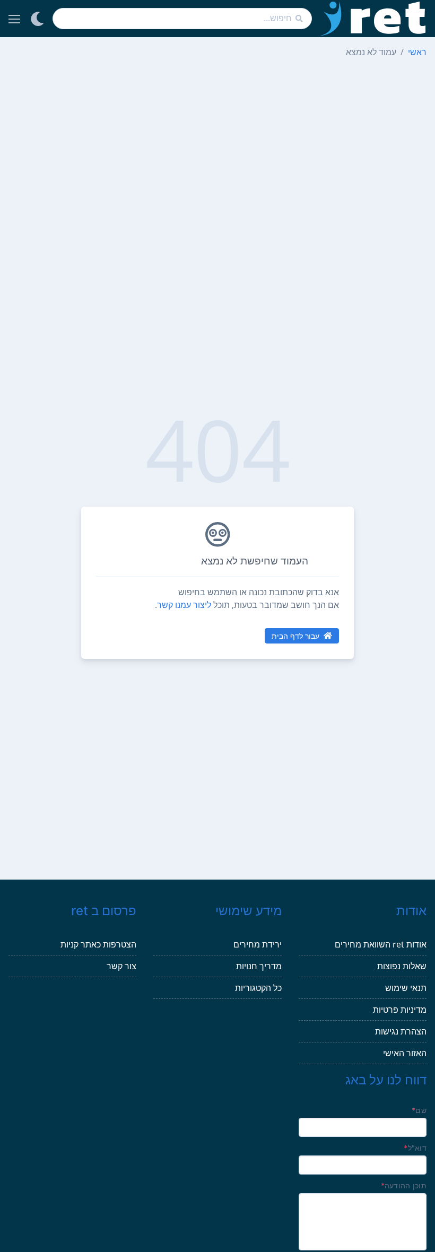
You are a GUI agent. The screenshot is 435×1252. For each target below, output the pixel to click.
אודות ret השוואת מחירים (381, 944)
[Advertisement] (217, 141)
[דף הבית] (373, 18)
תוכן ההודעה (404, 1185)
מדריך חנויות (259, 966)
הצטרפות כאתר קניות (98, 944)
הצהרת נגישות (401, 1031)
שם (419, 1110)
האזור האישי (405, 1053)
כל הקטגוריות (258, 988)
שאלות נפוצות (402, 966)
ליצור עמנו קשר (184, 605)
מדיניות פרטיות (400, 1009)
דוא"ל (415, 1147)
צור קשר (121, 966)
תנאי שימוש (406, 988)
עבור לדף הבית (295, 635)
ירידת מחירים (257, 944)
